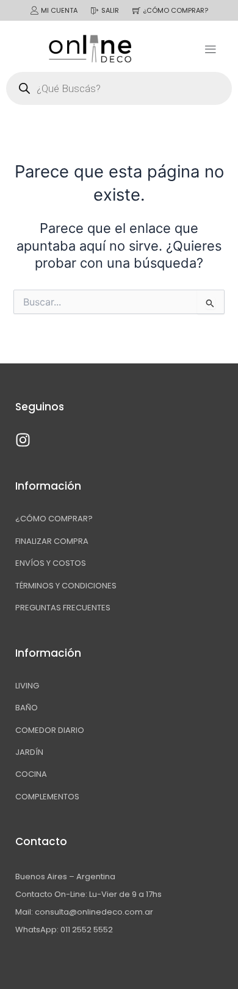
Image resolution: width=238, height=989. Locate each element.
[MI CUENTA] (34, 11)
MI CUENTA (59, 10)
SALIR (110, 10)
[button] (210, 48)
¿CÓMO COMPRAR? (175, 10)
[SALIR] (95, 11)
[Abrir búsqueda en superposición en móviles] (119, 88)
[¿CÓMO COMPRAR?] (136, 11)
